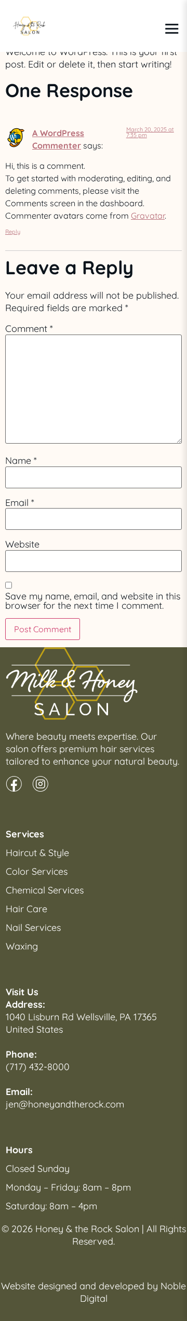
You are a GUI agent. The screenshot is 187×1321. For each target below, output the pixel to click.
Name (21, 460)
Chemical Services (45, 890)
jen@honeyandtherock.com (65, 1104)
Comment (29, 328)
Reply (12, 231)
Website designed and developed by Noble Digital (93, 1292)
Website (22, 544)
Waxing (22, 946)
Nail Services (33, 927)
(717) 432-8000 (38, 1067)
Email (19, 503)
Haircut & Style (37, 853)
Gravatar (148, 215)
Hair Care (26, 909)
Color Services (37, 871)
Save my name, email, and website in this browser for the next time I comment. (92, 601)
